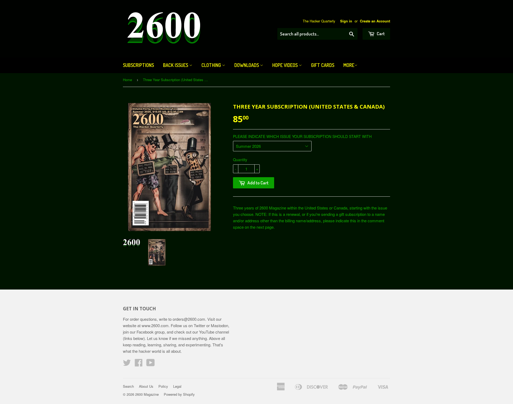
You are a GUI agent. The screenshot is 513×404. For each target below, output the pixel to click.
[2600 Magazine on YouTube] (150, 364)
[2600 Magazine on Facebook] (139, 364)
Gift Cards (322, 65)
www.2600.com (155, 325)
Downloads (247, 65)
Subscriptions (138, 65)
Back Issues (176, 65)
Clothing (211, 65)
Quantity (240, 159)
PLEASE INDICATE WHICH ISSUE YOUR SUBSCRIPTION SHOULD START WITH (302, 136)
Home (127, 79)
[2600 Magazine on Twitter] (127, 364)
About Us (146, 386)
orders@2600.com (189, 319)
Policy (163, 386)
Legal (177, 386)
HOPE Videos (285, 65)
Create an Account (375, 21)
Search (128, 386)
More (348, 65)
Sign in (346, 21)
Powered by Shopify (179, 394)
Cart (380, 33)
